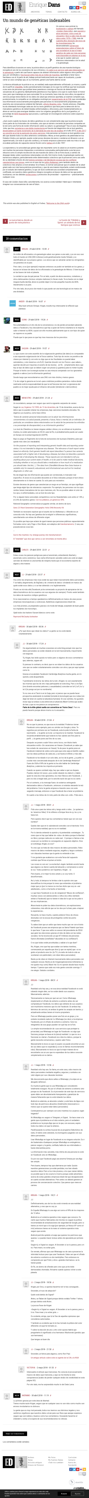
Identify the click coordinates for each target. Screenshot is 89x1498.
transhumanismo (67, 524)
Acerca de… (76, 12)
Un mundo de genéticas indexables (36, 20)
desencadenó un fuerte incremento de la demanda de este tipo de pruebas (33, 131)
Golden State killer (64, 31)
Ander (21, 301)
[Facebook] (71, 7)
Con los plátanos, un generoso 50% (50, 500)
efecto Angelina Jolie (52, 104)
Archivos (35, 12)
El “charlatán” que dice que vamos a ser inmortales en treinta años (40, 539)
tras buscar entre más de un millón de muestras (40, 75)
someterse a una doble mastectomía (30, 128)
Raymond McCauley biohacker (25, 617)
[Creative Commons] (79, 1488)
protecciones (31, 174)
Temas (49, 12)
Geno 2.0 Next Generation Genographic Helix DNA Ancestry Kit (38, 508)
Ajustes (77, 1494)
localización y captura (64, 29)
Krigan (25, 249)
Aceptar (64, 1494)
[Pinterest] (77, 7)
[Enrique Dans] (14, 7)
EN (80, 3)
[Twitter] (74, 7)
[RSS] (84, 7)
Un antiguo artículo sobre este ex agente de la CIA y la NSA (55, 1358)
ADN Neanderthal (21, 114)
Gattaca (50, 143)
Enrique (44, 4)
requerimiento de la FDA (61, 99)
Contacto (62, 12)
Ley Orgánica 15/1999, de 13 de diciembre (38, 407)
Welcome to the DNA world (57, 203)
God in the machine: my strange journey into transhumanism (37, 535)
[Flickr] (81, 7)
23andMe (19, 87)
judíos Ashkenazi (51, 162)
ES (84, 3)
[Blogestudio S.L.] (76, 1482)
